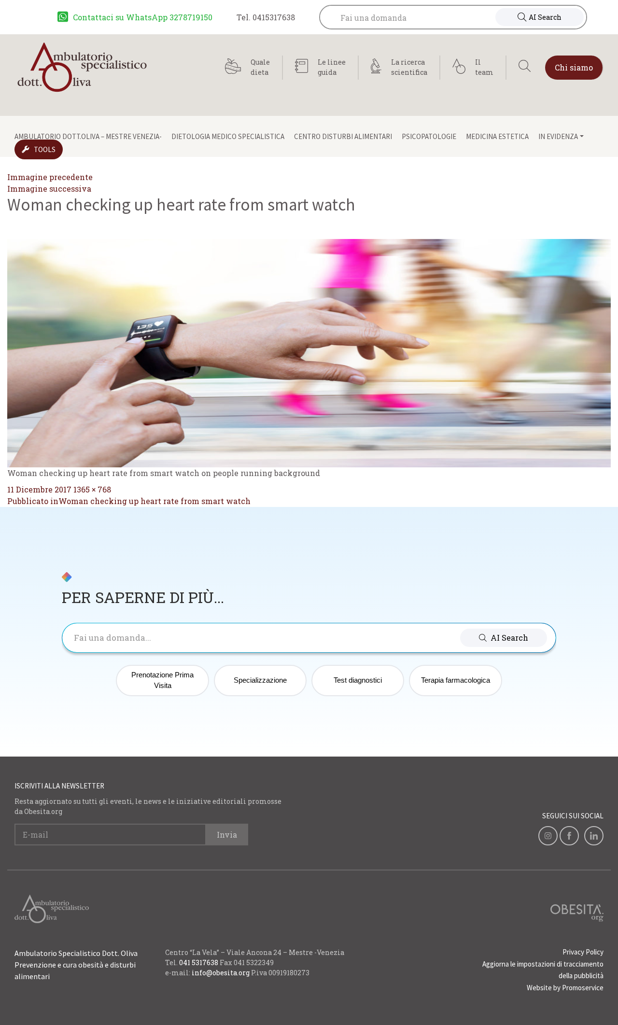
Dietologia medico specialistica (227, 136)
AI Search (545, 17)
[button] (503, 638)
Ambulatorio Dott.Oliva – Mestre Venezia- (88, 136)
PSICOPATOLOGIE (429, 136)
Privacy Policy (583, 951)
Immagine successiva (49, 188)
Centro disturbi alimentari (343, 136)
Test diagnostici (358, 680)
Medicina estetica (497, 136)
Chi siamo (574, 67)
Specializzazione (260, 680)
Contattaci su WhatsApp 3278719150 (142, 17)
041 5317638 (198, 962)
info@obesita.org (221, 972)
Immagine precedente (50, 177)
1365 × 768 (92, 489)
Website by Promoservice (565, 987)
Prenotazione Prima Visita (162, 680)
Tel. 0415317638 (266, 17)
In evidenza (558, 136)
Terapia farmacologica (455, 680)
